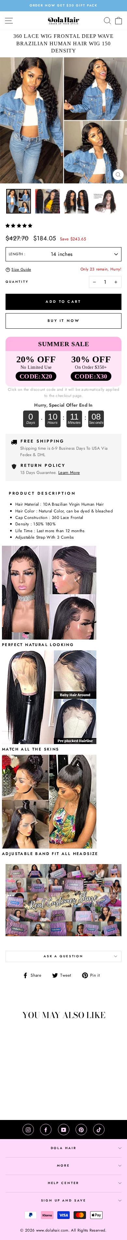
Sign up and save (63, 1200)
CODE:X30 (91, 376)
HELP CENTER (63, 1183)
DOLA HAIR (64, 1148)
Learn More (69, 472)
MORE (63, 1165)
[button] (20, 226)
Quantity (17, 282)
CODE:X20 (36, 376)
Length (16, 254)
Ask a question (63, 956)
